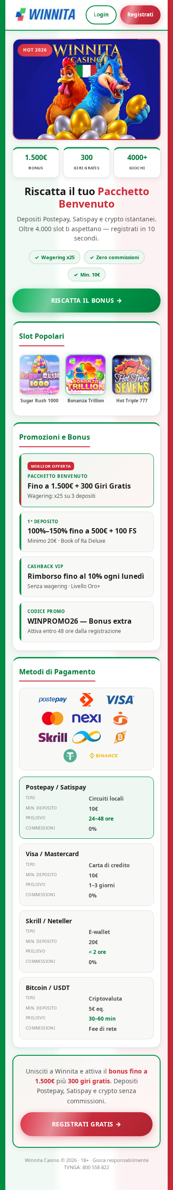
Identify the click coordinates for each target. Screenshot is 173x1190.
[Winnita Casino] (45, 15)
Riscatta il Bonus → (86, 300)
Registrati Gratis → (87, 1124)
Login (101, 14)
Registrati (140, 14)
